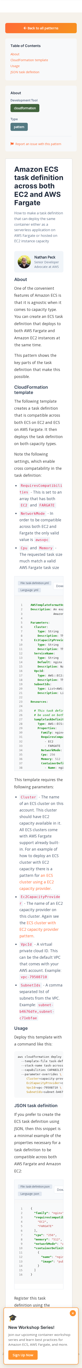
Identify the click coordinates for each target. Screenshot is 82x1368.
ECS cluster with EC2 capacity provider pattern (39, 929)
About (14, 54)
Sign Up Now (23, 1355)
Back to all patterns (42, 28)
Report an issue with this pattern (38, 144)
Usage (15, 66)
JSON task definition (24, 72)
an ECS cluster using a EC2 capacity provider (36, 882)
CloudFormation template (29, 60)
